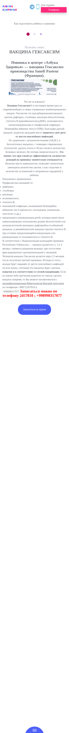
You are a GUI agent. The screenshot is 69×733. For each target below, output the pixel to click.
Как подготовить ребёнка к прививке (34, 23)
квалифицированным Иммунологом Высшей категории (33, 283)
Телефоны (53, 9)
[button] (28, 34)
